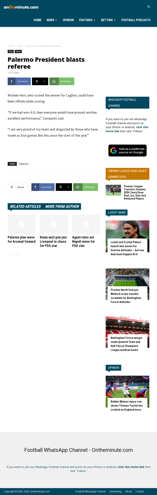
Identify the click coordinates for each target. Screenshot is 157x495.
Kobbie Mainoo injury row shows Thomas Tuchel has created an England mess (127, 405)
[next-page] (16, 253)
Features (85, 20)
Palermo (23, 163)
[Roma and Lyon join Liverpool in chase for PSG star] (54, 224)
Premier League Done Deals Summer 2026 (127, 174)
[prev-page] (10, 253)
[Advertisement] (78, 35)
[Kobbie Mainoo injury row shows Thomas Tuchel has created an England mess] (127, 391)
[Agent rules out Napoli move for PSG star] (86, 224)
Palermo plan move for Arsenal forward (21, 239)
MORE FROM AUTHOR (62, 206)
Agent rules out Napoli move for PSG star (83, 241)
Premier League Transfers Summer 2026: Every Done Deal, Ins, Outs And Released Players (135, 192)
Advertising (115, 491)
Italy (20, 46)
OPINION (113, 368)
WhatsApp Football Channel (122, 102)
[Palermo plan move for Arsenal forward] (22, 224)
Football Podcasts (135, 20)
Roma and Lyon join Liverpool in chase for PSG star (53, 241)
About (128, 491)
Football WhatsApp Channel (90, 491)
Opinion (68, 20)
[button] (148, 7)
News (50, 20)
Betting (107, 20)
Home (37, 20)
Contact (140, 491)
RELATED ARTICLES (25, 206)
